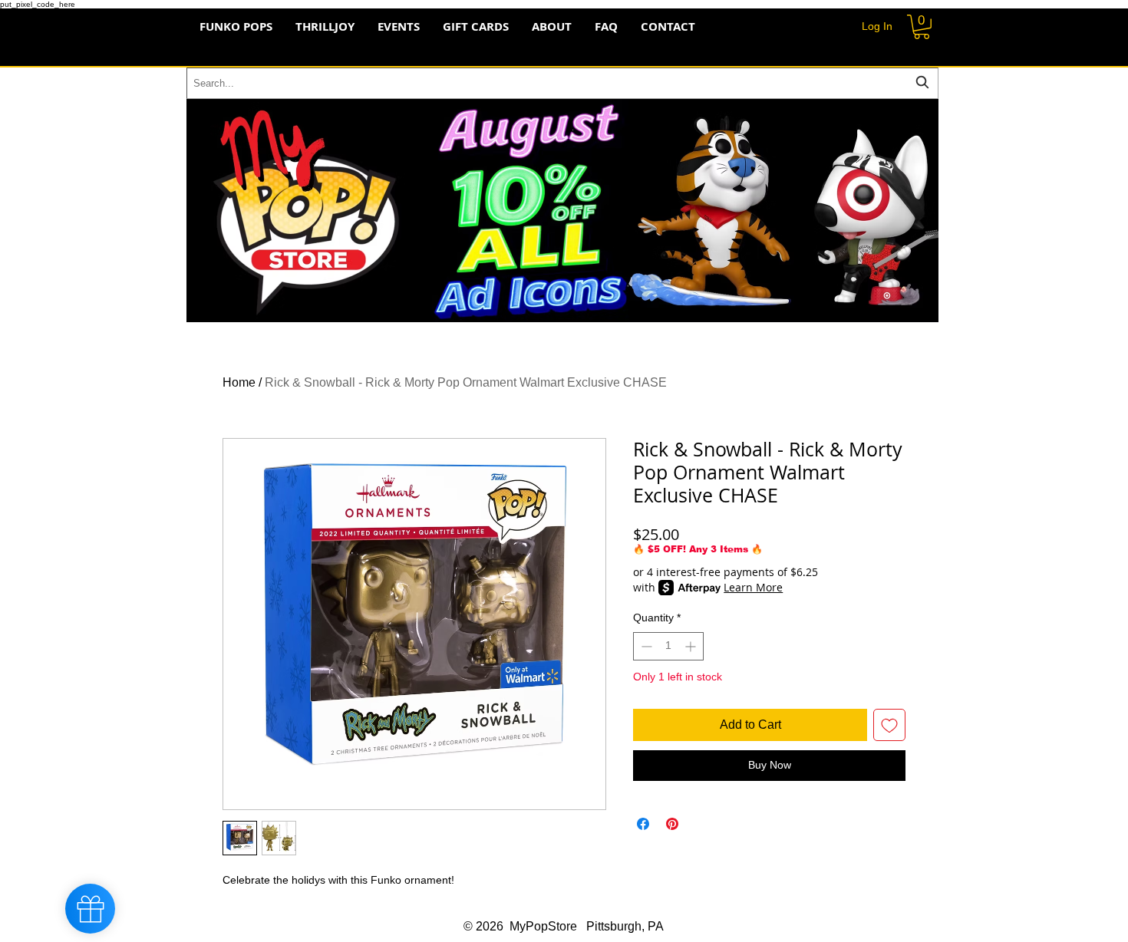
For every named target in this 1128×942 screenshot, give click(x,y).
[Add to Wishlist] (889, 725)
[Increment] (691, 646)
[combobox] (562, 83)
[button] (921, 27)
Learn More (753, 587)
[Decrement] (645, 646)
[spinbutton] (668, 646)
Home (239, 382)
